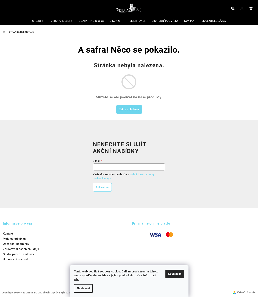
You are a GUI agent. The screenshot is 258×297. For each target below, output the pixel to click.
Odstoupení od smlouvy (18, 254)
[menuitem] (37, 21)
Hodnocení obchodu (16, 259)
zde (76, 279)
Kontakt (8, 233)
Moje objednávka (14, 238)
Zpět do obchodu (129, 109)
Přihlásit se (102, 187)
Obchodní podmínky (16, 244)
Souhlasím (175, 273)
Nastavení (83, 288)
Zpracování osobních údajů (21, 249)
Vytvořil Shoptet (246, 292)
